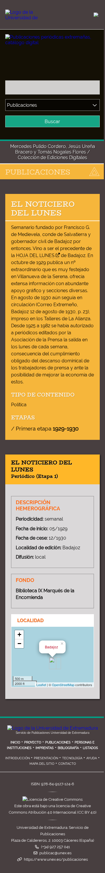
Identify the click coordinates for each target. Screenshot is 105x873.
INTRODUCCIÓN (17, 758)
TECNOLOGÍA (72, 758)
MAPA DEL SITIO (41, 764)
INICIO (15, 742)
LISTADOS (90, 748)
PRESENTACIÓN (46, 758)
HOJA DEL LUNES (35, 255)
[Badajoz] (52, 663)
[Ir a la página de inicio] (47, 38)
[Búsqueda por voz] (94, 87)
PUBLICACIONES (58, 742)
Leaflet (41, 684)
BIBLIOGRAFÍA (68, 748)
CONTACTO (67, 764)
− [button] (19, 643)
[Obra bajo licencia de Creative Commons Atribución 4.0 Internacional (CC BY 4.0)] (52, 799)
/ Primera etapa (45, 428)
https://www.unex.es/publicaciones (56, 859)
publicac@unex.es (55, 853)
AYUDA (91, 758)
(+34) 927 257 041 (55, 847)
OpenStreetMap (63, 684)
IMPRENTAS (45, 748)
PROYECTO (32, 742)
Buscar (52, 121)
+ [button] (19, 634)
